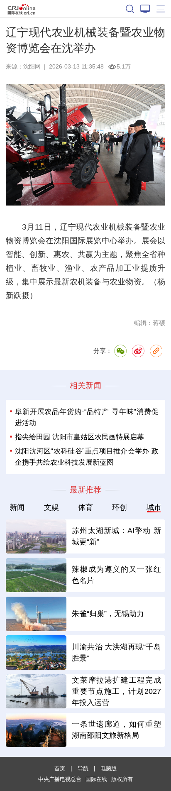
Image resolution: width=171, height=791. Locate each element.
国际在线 (21, 8)
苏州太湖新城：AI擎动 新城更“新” (116, 536)
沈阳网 (32, 66)
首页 (59, 768)
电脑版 (108, 768)
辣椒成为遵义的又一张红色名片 (116, 575)
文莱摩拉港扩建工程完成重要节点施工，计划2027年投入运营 (116, 691)
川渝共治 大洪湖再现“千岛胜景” (116, 652)
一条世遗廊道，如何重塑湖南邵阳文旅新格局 (116, 730)
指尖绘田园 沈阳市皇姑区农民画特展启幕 (79, 437)
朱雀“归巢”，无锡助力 (108, 614)
